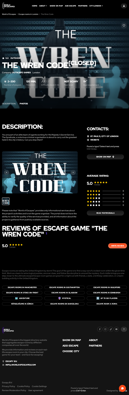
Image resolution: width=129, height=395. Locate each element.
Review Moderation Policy (14, 390)
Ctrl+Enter (91, 149)
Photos (24, 103)
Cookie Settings (39, 386)
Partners (82, 6)
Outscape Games (21, 72)
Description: (9, 103)
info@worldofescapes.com (21, 365)
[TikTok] (110, 329)
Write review (117, 246)
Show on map (56, 6)
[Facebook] (99, 329)
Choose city (70, 351)
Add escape (70, 6)
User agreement (35, 390)
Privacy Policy (8, 386)
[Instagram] (105, 329)
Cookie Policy (23, 386)
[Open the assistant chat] (122, 388)
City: (95, 6)
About (42, 6)
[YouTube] (116, 329)
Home (34, 6)
